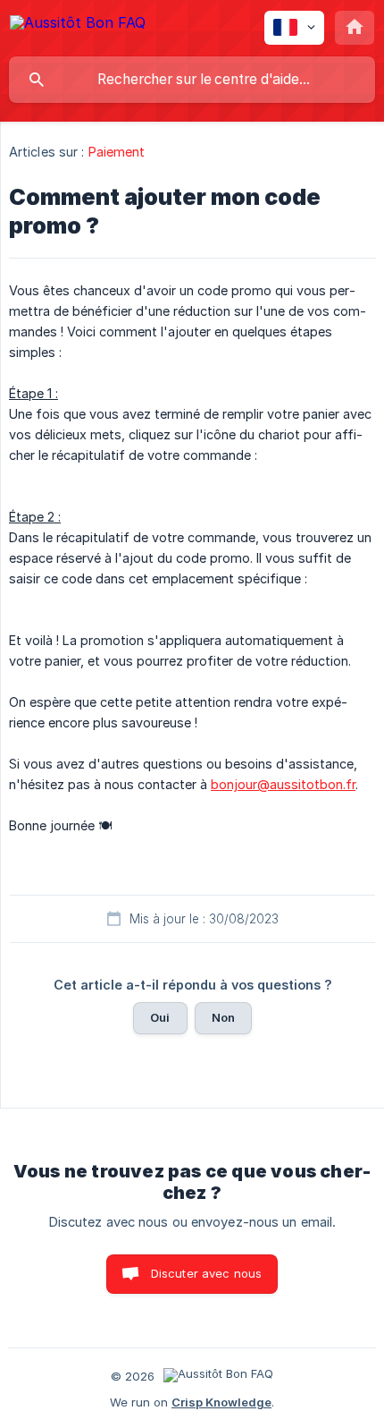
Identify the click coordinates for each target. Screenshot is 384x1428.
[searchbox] (192, 79)
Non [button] (223, 1017)
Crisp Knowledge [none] (221, 1402)
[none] (78, 25)
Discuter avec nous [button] (207, 1273)
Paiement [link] (117, 151)
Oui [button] (160, 1017)
